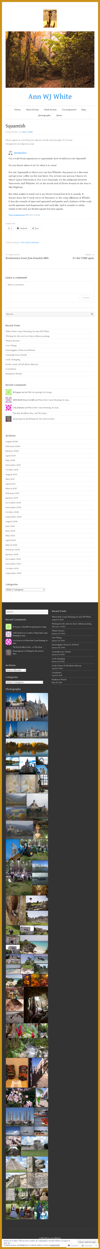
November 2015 (13, 564)
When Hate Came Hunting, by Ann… (54, 400)
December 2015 (13, 559)
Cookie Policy (55, 1245)
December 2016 (13, 503)
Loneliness (11, 369)
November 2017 (13, 465)
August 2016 (12, 521)
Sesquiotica (20, 152)
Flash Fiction (50, 109)
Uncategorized (69, 109)
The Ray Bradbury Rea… (23, 413)
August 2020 (12, 441)
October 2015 (12, 568)
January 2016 (12, 554)
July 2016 (10, 526)
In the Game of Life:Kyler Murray (22, 364)
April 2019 (11, 456)
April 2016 (11, 540)
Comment (86, 298)
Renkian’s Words (14, 374)
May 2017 (10, 479)
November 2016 (13, 507)
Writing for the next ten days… (41, 419)
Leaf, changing (13, 359)
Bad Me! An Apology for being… (38, 392)
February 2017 (13, 493)
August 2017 (11, 474)
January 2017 (12, 498)
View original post (17, 215)
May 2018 (10, 460)
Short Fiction (32, 109)
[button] (16, 700)
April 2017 (10, 484)
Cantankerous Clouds (16, 355)
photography (44, 115)
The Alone (42, 413)
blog (84, 109)
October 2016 (12, 512)
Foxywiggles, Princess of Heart (20, 350)
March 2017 (11, 488)
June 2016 (10, 531)
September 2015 (13, 573)
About (59, 115)
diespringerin (19, 419)
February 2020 (13, 446)
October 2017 (12, 470)
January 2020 (12, 451)
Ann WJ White (50, 96)
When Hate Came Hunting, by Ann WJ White (27, 331)
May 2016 (10, 535)
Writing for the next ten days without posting (28, 336)
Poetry (17, 109)
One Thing (11, 345)
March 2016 (11, 545)
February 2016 (13, 549)
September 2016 (14, 517)
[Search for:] (50, 314)
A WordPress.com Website (50, 1238)
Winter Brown (13, 341)
